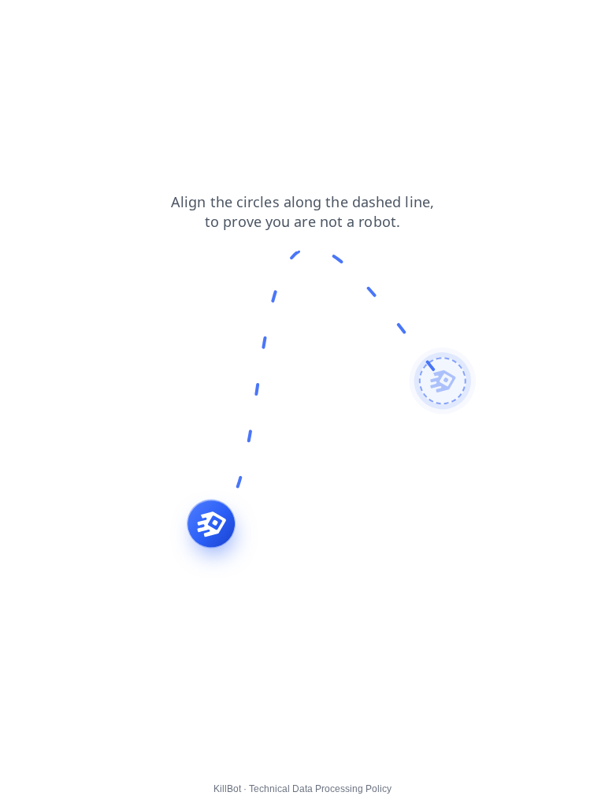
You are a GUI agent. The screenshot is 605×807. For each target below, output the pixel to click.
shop (110, 23)
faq (72, 23)
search (28, 23)
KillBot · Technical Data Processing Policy (302, 788)
